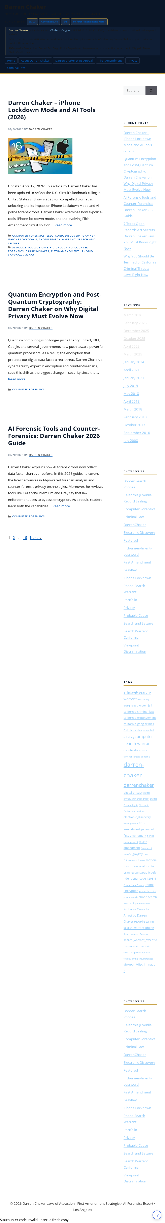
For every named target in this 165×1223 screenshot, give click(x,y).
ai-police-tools (24, 247)
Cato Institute (49, 21)
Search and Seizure (138, 623)
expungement (131, 823)
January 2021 (134, 378)
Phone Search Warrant (57, 239)
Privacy (132, 60)
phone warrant (143, 903)
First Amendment (110, 60)
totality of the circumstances (138, 958)
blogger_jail (144, 705)
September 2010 (137, 432)
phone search (131, 897)
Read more (63, 225)
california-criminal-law (139, 712)
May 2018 (131, 393)
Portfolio (130, 599)
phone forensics (147, 891)
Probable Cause (136, 615)
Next (36, 537)
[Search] (151, 90)
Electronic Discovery (63, 235)
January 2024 (134, 362)
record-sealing (144, 921)
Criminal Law (16, 68)
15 (25, 537)
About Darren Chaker (35, 60)
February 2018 (135, 417)
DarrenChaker (135, 524)
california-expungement (140, 718)
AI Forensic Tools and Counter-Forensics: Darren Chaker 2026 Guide (54, 435)
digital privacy (133, 792)
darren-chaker (37, 251)
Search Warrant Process (136, 934)
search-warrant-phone (139, 928)
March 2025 (133, 354)
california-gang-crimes (139, 724)
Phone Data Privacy (134, 885)
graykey (137, 854)
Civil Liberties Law (133, 730)
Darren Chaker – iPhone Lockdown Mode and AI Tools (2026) (52, 109)
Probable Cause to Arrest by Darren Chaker (136, 915)
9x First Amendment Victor (89, 21)
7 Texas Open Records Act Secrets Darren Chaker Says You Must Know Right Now (140, 235)
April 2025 (132, 346)
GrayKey (88, 235)
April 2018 (132, 401)
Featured (131, 540)
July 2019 (131, 385)
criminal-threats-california (137, 756)
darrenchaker (139, 785)
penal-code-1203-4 (143, 878)
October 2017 (134, 425)
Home (11, 60)
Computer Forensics (28, 235)
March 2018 (133, 409)
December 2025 (136, 330)
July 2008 (131, 440)
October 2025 (134, 338)
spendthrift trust (136, 946)
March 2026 (133, 315)
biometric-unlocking (56, 247)
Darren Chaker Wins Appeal (74, 60)
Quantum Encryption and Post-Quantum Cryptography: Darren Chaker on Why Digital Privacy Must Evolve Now (54, 305)
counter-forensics (135, 750)
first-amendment (135, 835)
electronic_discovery (137, 817)
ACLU (32, 21)
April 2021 (132, 370)
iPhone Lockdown (22, 239)
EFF (65, 21)
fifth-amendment (65, 251)
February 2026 (135, 323)
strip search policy (140, 952)
